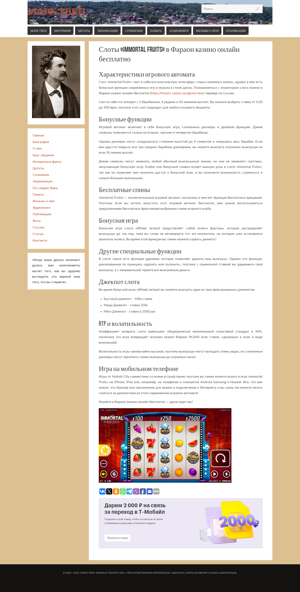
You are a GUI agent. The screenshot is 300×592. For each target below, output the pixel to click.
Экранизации (42, 181)
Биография (41, 142)
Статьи (38, 234)
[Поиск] (258, 9)
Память (38, 194)
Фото (37, 221)
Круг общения (43, 155)
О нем (37, 148)
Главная (38, 135)
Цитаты (38, 168)
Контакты (40, 240)
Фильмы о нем (43, 201)
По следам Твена (45, 188)
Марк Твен (57, 11)
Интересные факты (47, 161)
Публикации (42, 214)
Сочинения (41, 174)
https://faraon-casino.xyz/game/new (177, 93)
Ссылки (38, 227)
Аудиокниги (41, 207)
